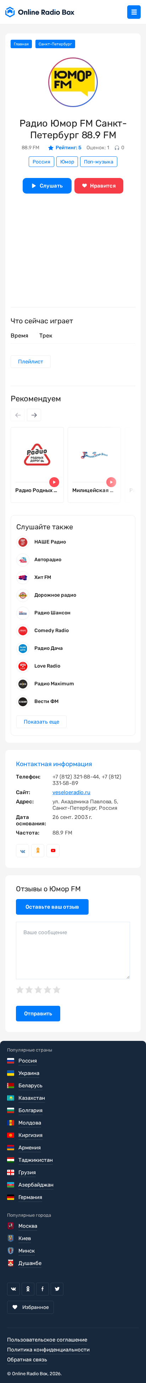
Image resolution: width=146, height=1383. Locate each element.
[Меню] (134, 12)
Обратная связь (27, 1359)
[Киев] (11, 1238)
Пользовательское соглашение (47, 1340)
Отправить (38, 1013)
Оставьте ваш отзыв (52, 907)
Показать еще (41, 722)
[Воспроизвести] (54, 482)
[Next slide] (34, 415)
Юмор (67, 162)
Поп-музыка (98, 162)
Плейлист (30, 361)
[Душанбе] (11, 1263)
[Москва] (11, 1225)
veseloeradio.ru (71, 792)
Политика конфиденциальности (48, 1349)
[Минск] (11, 1250)
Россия (41, 162)
